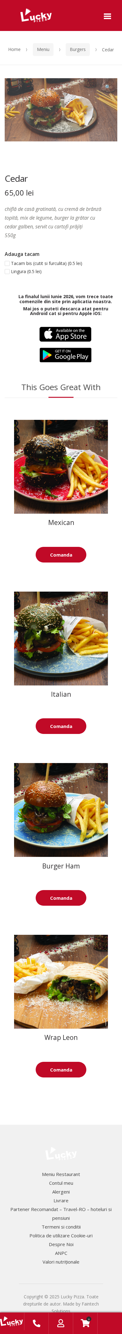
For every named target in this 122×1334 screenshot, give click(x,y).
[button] (108, 88)
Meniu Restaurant (61, 1174)
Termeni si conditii (61, 1227)
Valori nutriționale (61, 1262)
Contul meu (61, 1183)
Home (14, 49)
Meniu (43, 49)
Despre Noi (61, 1244)
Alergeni (61, 1192)
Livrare (61, 1200)
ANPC (61, 1253)
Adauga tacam (22, 254)
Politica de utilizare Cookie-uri (61, 1235)
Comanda (61, 555)
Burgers (78, 49)
